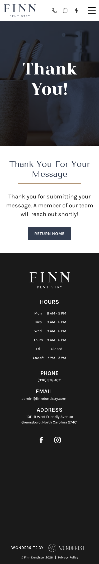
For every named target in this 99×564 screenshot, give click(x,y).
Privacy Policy (68, 557)
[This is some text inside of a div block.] (56, 10)
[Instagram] (57, 439)
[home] (20, 10)
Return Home (49, 233)
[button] (92, 10)
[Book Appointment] (67, 10)
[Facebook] (41, 439)
